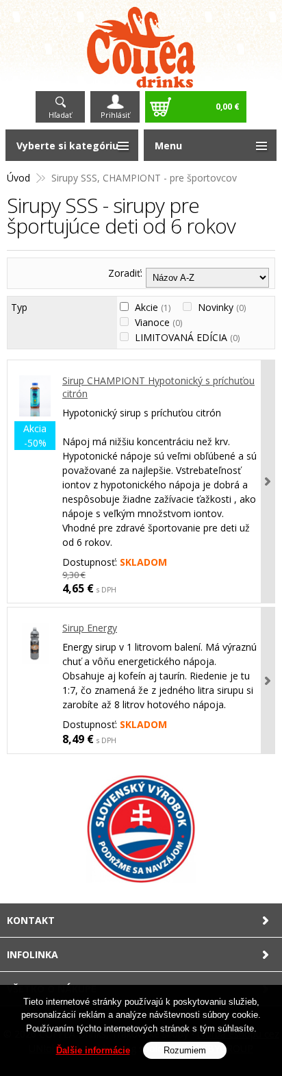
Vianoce (158, 322)
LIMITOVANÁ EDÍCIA (187, 337)
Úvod (18, 177)
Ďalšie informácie (93, 1050)
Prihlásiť (115, 115)
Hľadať (60, 115)
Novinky (222, 307)
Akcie (152, 307)
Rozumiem (185, 1050)
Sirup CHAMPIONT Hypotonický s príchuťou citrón (158, 387)
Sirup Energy (89, 627)
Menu (168, 145)
